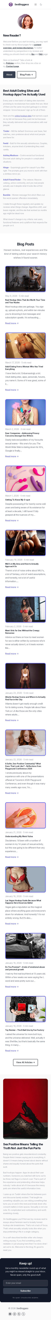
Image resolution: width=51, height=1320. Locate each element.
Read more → (12, 323)
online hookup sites (23, 116)
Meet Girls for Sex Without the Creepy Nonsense (22, 631)
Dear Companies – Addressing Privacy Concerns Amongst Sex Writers (22, 434)
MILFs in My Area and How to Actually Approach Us (22, 565)
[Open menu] (35, 4)
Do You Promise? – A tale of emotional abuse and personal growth (25, 968)
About (9, 74)
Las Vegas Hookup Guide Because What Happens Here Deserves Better (23, 901)
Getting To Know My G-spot (17, 500)
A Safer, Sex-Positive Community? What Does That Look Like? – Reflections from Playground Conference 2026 (23, 766)
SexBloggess (22, 4)
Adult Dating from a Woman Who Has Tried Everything (24, 367)
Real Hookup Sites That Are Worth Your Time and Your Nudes (25, 301)
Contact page (12, 66)
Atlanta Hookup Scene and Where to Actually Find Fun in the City (25, 698)
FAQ (40, 54)
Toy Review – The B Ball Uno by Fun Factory (24, 1030)
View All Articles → (25, 1062)
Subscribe (25, 1291)
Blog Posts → (26, 74)
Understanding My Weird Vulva (19, 836)
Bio (33, 54)
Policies (10, 63)
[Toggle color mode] (41, 4)
